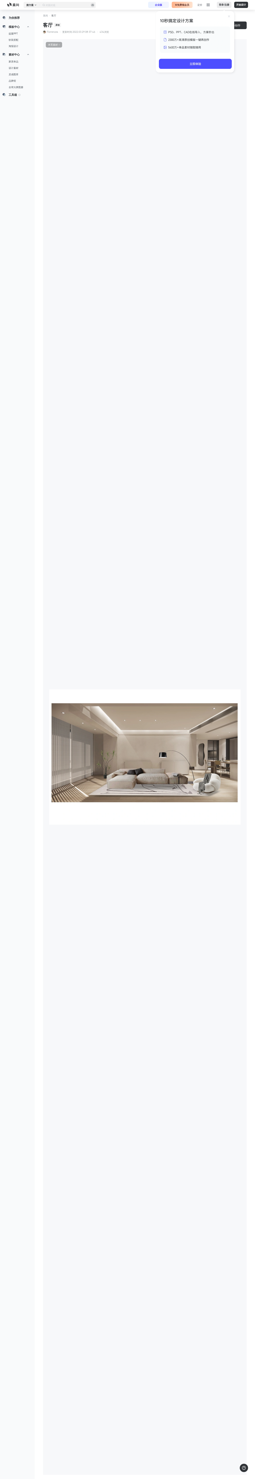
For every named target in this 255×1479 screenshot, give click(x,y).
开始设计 (241, 4)
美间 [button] (45, 15)
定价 (199, 5)
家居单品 (13, 61)
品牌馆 (12, 81)
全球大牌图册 (16, 87)
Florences (52, 32)
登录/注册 (224, 4)
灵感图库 (13, 74)
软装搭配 (13, 40)
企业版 (158, 4)
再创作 (236, 25)
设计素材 (13, 68)
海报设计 (13, 46)
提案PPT (13, 33)
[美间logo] (14, 5)
